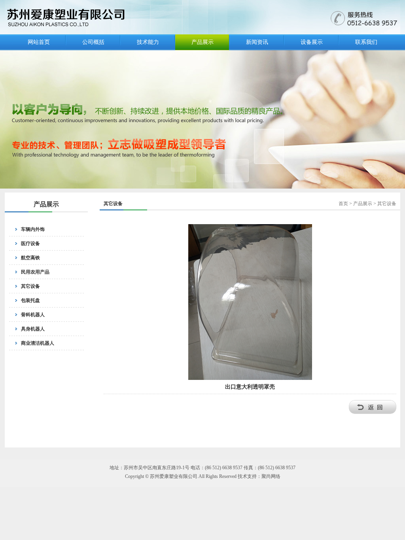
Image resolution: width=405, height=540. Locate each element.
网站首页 (39, 42)
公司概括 (93, 42)
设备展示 (312, 42)
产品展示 (202, 42)
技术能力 (148, 42)
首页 (343, 203)
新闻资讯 (257, 42)
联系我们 (366, 42)
